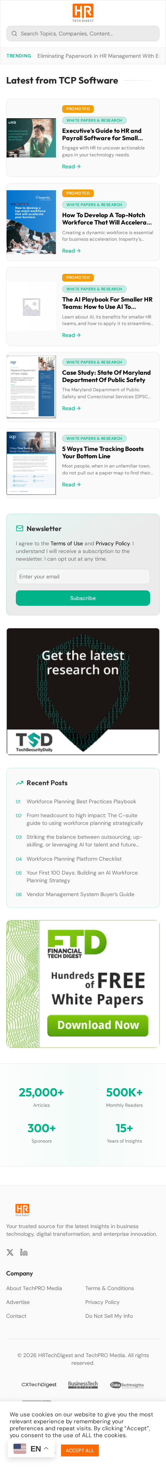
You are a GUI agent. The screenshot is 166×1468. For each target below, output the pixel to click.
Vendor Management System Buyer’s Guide (80, 894)
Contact (16, 1315)
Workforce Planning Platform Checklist (74, 858)
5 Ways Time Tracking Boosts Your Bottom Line (103, 452)
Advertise (18, 1302)
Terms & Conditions (109, 1288)
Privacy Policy (113, 543)
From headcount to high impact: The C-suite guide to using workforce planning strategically (85, 819)
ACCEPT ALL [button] (80, 1450)
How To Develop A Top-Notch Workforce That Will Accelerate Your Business (107, 222)
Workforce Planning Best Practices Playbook (81, 801)
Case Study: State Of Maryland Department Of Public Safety (106, 376)
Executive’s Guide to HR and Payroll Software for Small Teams (102, 138)
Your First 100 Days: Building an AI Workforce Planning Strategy (82, 876)
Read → (71, 166)
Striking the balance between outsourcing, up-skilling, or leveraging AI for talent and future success (85, 840)
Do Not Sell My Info (109, 1315)
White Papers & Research (94, 120)
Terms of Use (67, 543)
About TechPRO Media (34, 1288)
